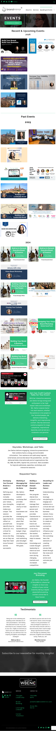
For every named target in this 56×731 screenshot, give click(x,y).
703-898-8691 (33, 696)
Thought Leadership (20, 696)
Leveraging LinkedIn (20, 708)
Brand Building (19, 702)
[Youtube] (11, 1)
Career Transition (20, 715)
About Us (29, 10)
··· (54, 10)
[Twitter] (4, 1)
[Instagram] (9, 1)
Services (36, 10)
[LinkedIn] (6, 1)
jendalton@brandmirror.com (41, 702)
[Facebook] (1, 1)
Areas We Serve (33, 707)
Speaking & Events (46, 10)
